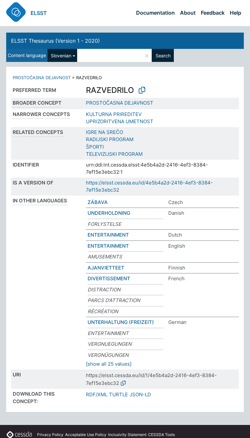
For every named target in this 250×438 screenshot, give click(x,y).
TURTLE (118, 394)
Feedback (213, 12)
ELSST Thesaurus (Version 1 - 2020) (55, 40)
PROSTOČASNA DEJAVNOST (42, 77)
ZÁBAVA (98, 202)
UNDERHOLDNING (109, 213)
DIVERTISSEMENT (109, 278)
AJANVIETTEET (106, 268)
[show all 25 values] (109, 364)
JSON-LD (140, 394)
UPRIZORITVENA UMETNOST (119, 121)
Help (235, 12)
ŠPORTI (95, 147)
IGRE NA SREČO (104, 132)
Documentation (155, 12)
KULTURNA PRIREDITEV (114, 114)
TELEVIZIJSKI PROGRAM (114, 154)
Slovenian (61, 55)
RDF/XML (96, 394)
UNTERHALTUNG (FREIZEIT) (121, 322)
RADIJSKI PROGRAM (109, 139)
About (188, 12)
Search (163, 55)
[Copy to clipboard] (142, 90)
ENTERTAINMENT (108, 235)
